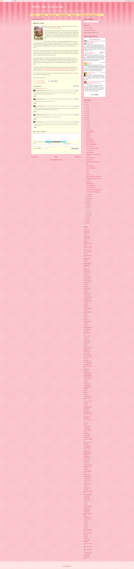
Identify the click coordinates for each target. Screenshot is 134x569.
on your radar (86, 428)
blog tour (85, 269)
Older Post (78, 157)
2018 (86, 111)
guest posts (86, 351)
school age (86, 487)
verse (85, 534)
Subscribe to (35, 148)
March (87, 211)
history (85, 358)
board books (86, 271)
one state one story (87, 430)
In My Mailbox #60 (90, 166)
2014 (86, 119)
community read (87, 297)
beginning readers (87, 263)
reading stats (86, 474)
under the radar (87, 533)
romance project (87, 484)
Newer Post (34, 157)
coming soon (86, 295)
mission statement (87, 401)
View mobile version (56, 160)
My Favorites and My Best (91, 144)
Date (37, 88)
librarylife (86, 380)
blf (84, 267)
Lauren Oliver (54, 26)
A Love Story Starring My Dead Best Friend (93, 179)
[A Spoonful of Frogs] (86, 76)
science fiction (86, 494)
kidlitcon (85, 371)
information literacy (87, 366)
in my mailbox (86, 362)
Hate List (71, 73)
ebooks (85, 323)
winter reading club (87, 549)
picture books (86, 442)
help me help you (87, 355)
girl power (86, 341)
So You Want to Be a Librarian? (88, 15)
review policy (86, 480)
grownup (85, 349)
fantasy (85, 331)
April (87, 209)
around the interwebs (88, 243)
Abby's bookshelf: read (94, 39)
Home (35, 15)
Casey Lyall (89, 74)
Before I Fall (47, 26)
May (87, 207)
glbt (84, 345)
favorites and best (87, 333)
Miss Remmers (38, 114)
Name (34, 143)
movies (85, 403)
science (85, 489)
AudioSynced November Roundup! (93, 191)
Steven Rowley (90, 63)
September (88, 198)
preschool (86, 451)
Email (49, 143)
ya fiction (43, 83)
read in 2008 (86, 462)
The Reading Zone (58, 68)
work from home (87, 552)
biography (86, 265)
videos (85, 536)
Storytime (73, 15)
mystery (85, 410)
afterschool (86, 238)
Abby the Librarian (47, 6)
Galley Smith (65, 68)
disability (85, 315)
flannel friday (86, 336)
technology (86, 516)
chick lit (85, 290)
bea (84, 261)
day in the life (86, 312)
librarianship (86, 373)
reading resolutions (87, 471)
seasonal (85, 496)
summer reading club (88, 513)
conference (86, 298)
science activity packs (88, 491)
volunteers (86, 538)
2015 (86, 117)
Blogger (69, 566)
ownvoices (86, 435)
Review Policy (52, 15)
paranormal (86, 437)
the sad (85, 522)
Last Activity (44, 88)
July (87, 203)
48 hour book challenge (86, 232)
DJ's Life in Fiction (50, 68)
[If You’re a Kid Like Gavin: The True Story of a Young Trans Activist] (86, 83)
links (85, 381)
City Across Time (89, 159)
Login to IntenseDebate (48, 141)
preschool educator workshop (87, 453)
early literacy (86, 321)
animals (85, 242)
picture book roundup (88, 439)
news (85, 424)
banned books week (87, 255)
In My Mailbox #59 (90, 183)
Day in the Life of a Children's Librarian (94, 189)
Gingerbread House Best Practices (92, 161)
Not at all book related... (90, 185)
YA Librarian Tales (48, 70)
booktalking (86, 282)
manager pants (86, 385)
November (88, 194)
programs (85, 459)
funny (85, 337)
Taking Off (88, 133)
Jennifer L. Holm (90, 43)
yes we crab (86, 556)
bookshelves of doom (42, 68)
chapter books (86, 288)
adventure (86, 236)
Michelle (37, 99)
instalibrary (86, 369)
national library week (88, 413)
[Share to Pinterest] (57, 81)
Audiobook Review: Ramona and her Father (93, 155)
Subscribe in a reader (88, 28)
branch (85, 284)
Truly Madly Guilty (91, 52)
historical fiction (87, 356)
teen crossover (86, 518)
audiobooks (86, 250)
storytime (85, 509)
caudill (85, 286)
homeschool (86, 360)
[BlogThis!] (53, 81)
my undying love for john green (88, 407)
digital (85, 314)
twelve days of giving (88, 529)
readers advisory (87, 464)
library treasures (87, 378)
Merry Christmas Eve (90, 142)
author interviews (87, 251)
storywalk (86, 511)
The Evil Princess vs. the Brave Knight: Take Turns (93, 42)
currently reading (87, 308)
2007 (86, 222)
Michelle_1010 (39, 90)
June (87, 205)
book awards (86, 273)
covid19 (85, 302)
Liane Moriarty (90, 53)
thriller (85, 524)
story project (86, 507)
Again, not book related (90, 168)
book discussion (87, 276)
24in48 (85, 229)
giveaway (85, 343)
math (85, 390)
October (88, 196)
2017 (86, 113)
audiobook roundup (87, 246)
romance (85, 482)
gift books (86, 339)
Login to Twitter (64, 141)
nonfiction (86, 426)
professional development (86, 456)
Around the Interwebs (90, 157)
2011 (86, 126)
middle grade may (87, 398)
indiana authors (87, 364)
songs (85, 502)
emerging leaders (87, 327)
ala (84, 240)
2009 (86, 218)
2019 (86, 109)
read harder (86, 460)
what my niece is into (88, 543)
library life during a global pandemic (87, 375)
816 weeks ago (42, 99)
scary (85, 485)
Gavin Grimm (90, 84)
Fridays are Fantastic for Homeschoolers (94, 176)
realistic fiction (87, 478)
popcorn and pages (87, 448)
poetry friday (86, 446)
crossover (85, 306)
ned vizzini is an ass (87, 419)
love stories (86, 383)
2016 (86, 115)
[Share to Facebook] (55, 81)
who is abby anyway (88, 546)
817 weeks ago (46, 90)
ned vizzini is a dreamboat (86, 417)
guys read (85, 353)
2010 (86, 128)
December (88, 130)
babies (85, 253)
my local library (58, 27)
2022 (86, 102)
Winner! (87, 170)
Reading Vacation (72, 68)
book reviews (38, 83)
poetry (85, 444)
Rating (40, 88)
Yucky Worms (89, 181)
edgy (85, 325)
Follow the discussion (78, 85)
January (88, 215)
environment (86, 329)
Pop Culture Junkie (56, 70)
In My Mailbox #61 (90, 152)
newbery (85, 423)
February (88, 213)
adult (85, 234)
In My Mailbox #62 (90, 140)
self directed (86, 498)
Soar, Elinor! (88, 138)
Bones (87, 164)
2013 (86, 121)
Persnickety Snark (66, 70)
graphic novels (86, 347)
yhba (85, 558)
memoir (85, 394)
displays (85, 317)
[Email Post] (49, 81)
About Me (42, 15)
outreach (85, 433)
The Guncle (89, 62)
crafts (85, 304)
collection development (86, 292)
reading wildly (86, 476)
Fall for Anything (89, 146)
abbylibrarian (92, 30)
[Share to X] (54, 81)
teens (85, 520)
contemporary (86, 300)
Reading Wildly (63, 15)
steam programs (87, 506)
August (87, 201)
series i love (86, 500)
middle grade (86, 396)
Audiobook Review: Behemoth (92, 148)
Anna (37, 122)
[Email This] (51, 81)
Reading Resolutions (90, 131)
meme (85, 392)
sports (85, 504)
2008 (86, 220)
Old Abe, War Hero (90, 150)
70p (42, 90)
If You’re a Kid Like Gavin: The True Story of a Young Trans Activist (94, 82)
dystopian (86, 319)
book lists (85, 278)
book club (86, 275)
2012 (86, 124)
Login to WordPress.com (56, 141)
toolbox (85, 526)
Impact (87, 172)
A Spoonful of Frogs (91, 72)
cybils (85, 310)
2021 (86, 104)
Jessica (37, 106)
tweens (85, 528)
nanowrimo (86, 411)
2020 (86, 106)
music (85, 405)
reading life (86, 469)
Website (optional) (67, 143)
